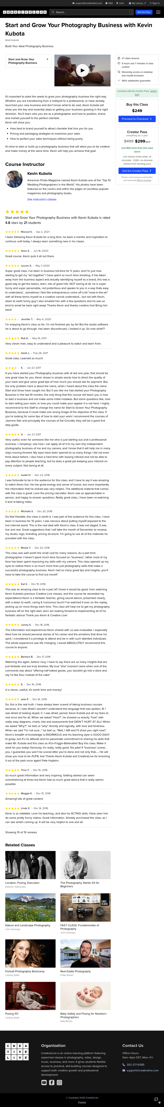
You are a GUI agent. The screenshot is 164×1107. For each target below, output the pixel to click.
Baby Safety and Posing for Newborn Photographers (83, 1015)
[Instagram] (59, 1082)
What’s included (144, 180)
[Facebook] (52, 1082)
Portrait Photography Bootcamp (25, 971)
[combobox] (92, 12)
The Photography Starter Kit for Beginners (79, 884)
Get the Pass (144, 12)
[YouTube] (44, 1082)
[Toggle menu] (158, 12)
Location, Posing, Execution (22, 883)
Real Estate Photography (75, 971)
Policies (82, 1102)
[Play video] (82, 70)
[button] (156, 1099)
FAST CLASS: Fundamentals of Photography (79, 927)
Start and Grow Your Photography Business (22, 61)
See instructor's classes (41, 199)
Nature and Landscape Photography (27, 925)
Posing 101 (11, 1014)
